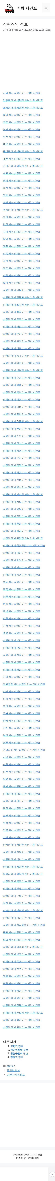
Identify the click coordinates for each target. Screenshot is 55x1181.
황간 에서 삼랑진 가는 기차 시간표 (21, 202)
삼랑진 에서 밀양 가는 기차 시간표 (21, 516)
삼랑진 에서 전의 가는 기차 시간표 (21, 852)
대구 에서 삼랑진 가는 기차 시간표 (21, 144)
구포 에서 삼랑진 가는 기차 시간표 (21, 122)
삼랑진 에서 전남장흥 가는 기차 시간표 (24, 925)
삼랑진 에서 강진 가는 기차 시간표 (21, 998)
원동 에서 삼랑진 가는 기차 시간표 (21, 582)
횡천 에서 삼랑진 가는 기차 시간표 (21, 742)
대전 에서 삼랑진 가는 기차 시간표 (21, 158)
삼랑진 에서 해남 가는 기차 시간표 (21, 990)
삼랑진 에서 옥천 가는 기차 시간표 (21, 392)
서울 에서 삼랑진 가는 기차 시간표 (21, 93)
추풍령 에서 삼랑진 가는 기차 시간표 (23, 209)
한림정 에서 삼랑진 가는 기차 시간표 (23, 866)
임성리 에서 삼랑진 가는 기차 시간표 (23, 874)
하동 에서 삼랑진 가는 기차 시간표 (21, 603)
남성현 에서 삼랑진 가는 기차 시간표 (23, 844)
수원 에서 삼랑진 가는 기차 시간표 (21, 173)
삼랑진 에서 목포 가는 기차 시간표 (21, 881)
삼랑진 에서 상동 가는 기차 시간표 (21, 509)
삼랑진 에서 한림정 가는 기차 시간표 (23, 538)
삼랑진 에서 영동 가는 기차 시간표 (21, 406)
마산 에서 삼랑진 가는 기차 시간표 (21, 691)
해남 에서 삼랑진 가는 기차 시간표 (21, 611)
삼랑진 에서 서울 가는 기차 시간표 (21, 290)
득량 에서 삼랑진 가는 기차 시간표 (21, 779)
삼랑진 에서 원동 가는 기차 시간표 (21, 523)
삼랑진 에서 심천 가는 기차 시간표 (21, 859)
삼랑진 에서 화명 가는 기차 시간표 (21, 312)
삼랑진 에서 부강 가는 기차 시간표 (21, 640)
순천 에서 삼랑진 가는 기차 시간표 (21, 771)
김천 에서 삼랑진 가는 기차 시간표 (21, 224)
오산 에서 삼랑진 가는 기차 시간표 (21, 815)
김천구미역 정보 (16, 1074)
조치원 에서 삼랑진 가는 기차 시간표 (23, 107)
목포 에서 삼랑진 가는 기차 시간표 (21, 932)
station (11, 1066)
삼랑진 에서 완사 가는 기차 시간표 (21, 801)
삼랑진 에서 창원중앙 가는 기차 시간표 (24, 545)
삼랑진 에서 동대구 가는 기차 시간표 (23, 355)
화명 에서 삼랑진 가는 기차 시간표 (21, 114)
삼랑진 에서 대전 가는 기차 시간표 (21, 363)
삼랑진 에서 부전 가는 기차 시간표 (21, 341)
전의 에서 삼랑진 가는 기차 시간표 (21, 808)
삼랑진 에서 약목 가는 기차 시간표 (21, 465)
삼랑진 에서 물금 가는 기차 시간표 (21, 530)
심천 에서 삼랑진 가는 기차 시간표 (21, 764)
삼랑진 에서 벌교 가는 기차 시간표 (21, 954)
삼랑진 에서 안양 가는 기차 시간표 (21, 647)
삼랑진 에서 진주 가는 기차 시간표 (21, 968)
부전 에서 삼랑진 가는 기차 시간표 (21, 136)
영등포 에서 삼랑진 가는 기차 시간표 (23, 100)
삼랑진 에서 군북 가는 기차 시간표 (21, 895)
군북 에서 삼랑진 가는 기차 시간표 (21, 713)
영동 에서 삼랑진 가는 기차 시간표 (21, 195)
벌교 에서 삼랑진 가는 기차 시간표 (21, 939)
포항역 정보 (16, 1046)
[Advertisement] (27, 63)
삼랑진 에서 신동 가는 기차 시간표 (21, 479)
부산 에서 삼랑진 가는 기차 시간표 (21, 129)
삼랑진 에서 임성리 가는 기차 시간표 (23, 947)
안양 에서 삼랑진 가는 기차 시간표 (21, 830)
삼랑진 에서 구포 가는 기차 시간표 (21, 319)
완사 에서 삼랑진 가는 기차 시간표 (21, 786)
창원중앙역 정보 (19, 1053)
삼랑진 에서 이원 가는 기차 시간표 (21, 399)
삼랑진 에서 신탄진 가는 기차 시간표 (23, 370)
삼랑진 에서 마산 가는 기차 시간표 (21, 552)
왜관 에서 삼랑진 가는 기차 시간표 (21, 246)
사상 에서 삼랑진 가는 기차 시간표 (21, 757)
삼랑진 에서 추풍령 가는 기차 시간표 (23, 421)
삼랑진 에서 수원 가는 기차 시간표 (21, 377)
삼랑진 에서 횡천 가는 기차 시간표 (21, 1027)
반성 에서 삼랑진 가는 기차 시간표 (21, 720)
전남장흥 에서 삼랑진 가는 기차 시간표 (24, 749)
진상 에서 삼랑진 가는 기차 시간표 (21, 625)
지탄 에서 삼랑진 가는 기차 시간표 (21, 837)
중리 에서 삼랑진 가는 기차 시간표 (21, 698)
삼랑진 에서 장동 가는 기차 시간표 (21, 1005)
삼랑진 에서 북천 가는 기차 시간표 (21, 574)
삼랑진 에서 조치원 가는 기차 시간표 (23, 304)
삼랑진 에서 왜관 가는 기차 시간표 (21, 472)
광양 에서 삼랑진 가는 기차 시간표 (21, 633)
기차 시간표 (27, 7)
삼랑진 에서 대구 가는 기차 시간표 (21, 348)
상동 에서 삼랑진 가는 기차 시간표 (21, 275)
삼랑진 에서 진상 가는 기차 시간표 (21, 443)
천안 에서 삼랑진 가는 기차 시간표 (21, 217)
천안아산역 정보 (19, 1049)
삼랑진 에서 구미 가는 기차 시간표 (21, 458)
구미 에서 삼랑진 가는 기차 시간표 (21, 231)
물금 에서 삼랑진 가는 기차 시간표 (21, 589)
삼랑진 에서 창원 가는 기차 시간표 (21, 662)
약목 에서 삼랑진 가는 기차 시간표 (21, 239)
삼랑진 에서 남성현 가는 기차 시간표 (23, 494)
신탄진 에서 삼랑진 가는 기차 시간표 (23, 166)
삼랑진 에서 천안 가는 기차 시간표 (21, 428)
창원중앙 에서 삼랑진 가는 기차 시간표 (24, 684)
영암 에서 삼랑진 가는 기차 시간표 (21, 976)
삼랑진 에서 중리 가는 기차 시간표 (21, 560)
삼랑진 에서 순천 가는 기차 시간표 (21, 436)
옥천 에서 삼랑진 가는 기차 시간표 (21, 187)
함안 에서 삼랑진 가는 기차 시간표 (21, 706)
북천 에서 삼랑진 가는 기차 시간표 (21, 735)
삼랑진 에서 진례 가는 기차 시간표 (21, 888)
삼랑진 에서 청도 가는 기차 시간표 (21, 501)
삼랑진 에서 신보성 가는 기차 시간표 (23, 1012)
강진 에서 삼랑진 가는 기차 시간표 (21, 903)
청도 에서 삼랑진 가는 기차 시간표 (21, 268)
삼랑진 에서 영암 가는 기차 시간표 (21, 917)
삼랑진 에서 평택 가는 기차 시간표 (21, 385)
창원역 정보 (16, 1057)
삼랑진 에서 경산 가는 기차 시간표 (21, 487)
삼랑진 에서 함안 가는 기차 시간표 (21, 1019)
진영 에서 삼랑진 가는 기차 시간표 (21, 676)
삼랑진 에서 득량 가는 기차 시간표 (21, 961)
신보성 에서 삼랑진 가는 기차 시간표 (23, 910)
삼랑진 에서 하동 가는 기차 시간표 (21, 669)
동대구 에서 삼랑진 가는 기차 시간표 (23, 151)
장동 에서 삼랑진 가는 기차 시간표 (21, 983)
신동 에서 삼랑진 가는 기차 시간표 (21, 253)
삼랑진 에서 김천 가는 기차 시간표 (21, 450)
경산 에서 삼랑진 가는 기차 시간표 (21, 260)
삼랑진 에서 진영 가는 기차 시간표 (21, 655)
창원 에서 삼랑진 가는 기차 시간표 (21, 596)
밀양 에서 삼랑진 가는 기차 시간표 (21, 282)
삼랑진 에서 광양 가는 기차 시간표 (21, 793)
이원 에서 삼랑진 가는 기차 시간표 (21, 618)
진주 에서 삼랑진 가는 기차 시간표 (21, 728)
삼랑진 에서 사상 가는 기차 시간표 (21, 326)
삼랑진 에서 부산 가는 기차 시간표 (21, 333)
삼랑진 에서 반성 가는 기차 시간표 (21, 567)
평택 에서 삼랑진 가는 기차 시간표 (21, 180)
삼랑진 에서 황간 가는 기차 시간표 (21, 414)
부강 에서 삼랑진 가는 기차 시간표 (21, 822)
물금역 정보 (13, 1070)
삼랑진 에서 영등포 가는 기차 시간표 (23, 297)
